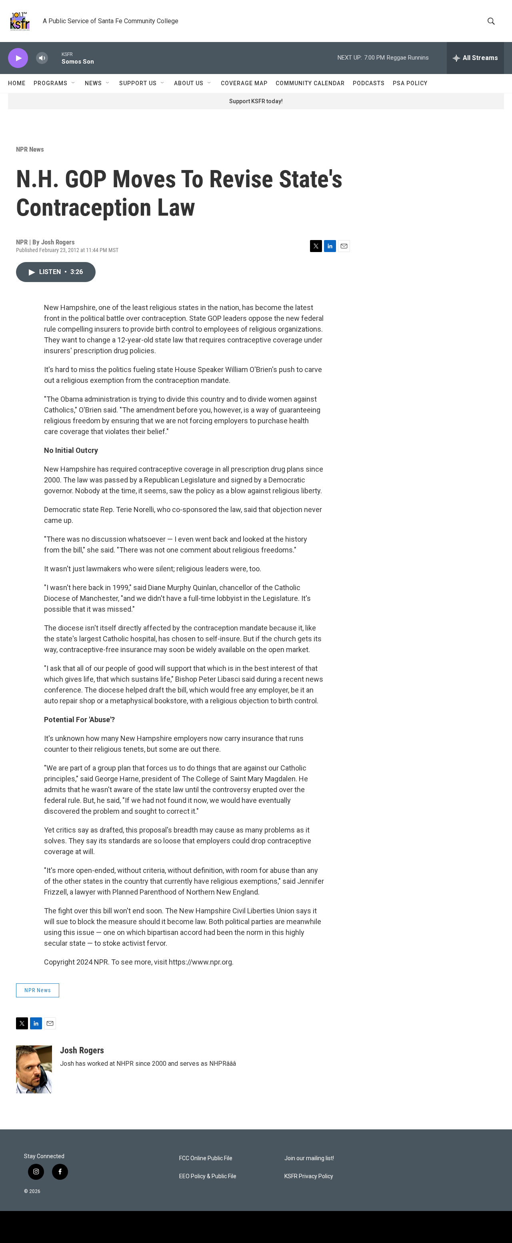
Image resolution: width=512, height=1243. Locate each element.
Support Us (138, 83)
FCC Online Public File (205, 1158)
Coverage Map (244, 83)
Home (17, 83)
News (93, 83)
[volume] (42, 58)
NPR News (30, 149)
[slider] (55, 58)
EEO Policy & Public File (207, 1176)
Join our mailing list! (309, 1158)
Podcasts (369, 83)
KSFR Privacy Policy (308, 1176)
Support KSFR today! (256, 101)
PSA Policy (410, 83)
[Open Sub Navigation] (73, 83)
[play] (18, 58)
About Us (189, 83)
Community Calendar (310, 83)
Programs (51, 83)
